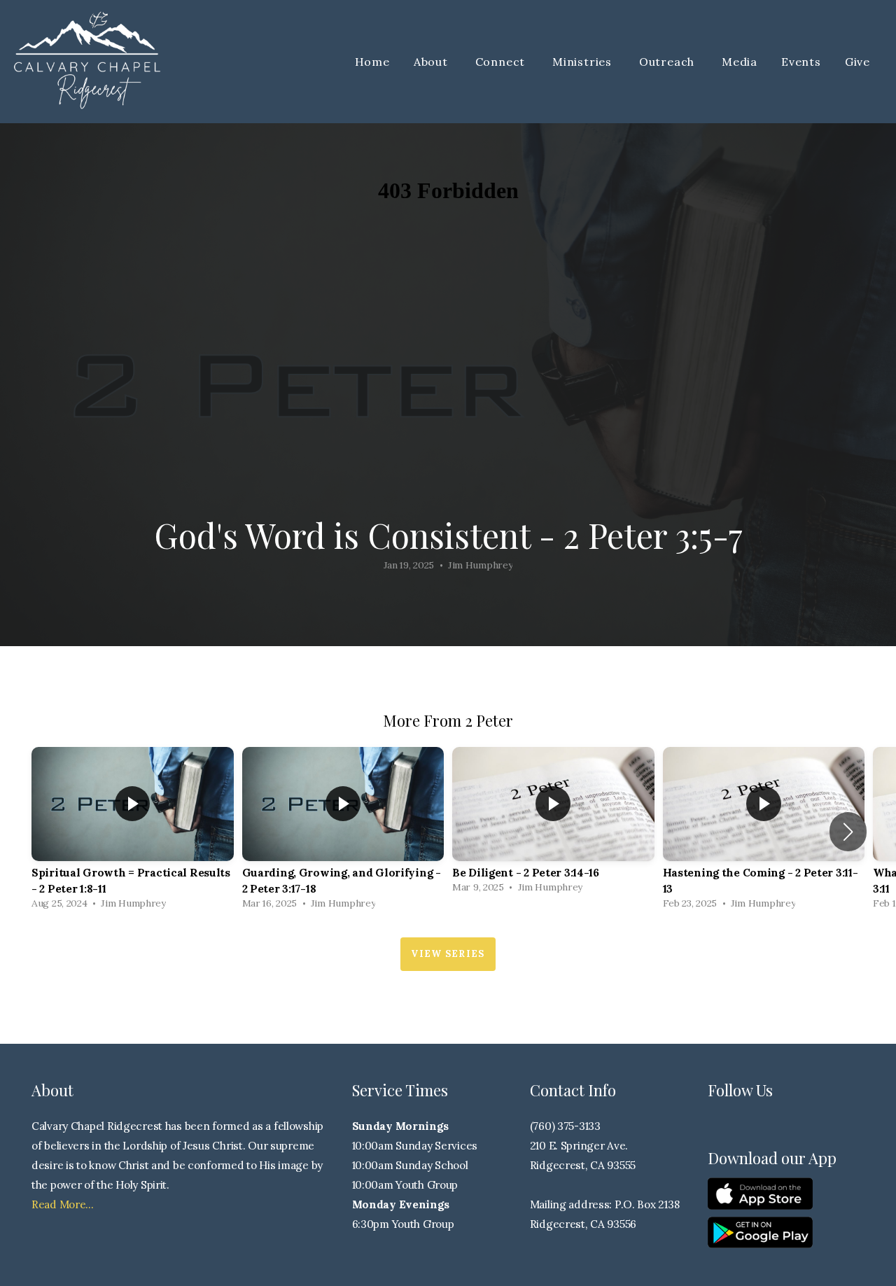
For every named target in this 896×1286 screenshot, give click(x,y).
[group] (132, 831)
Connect (501, 62)
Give (857, 62)
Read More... (62, 1204)
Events (801, 62)
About (432, 62)
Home (372, 62)
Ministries (583, 62)
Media (739, 62)
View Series (447, 954)
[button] (848, 831)
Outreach (668, 62)
